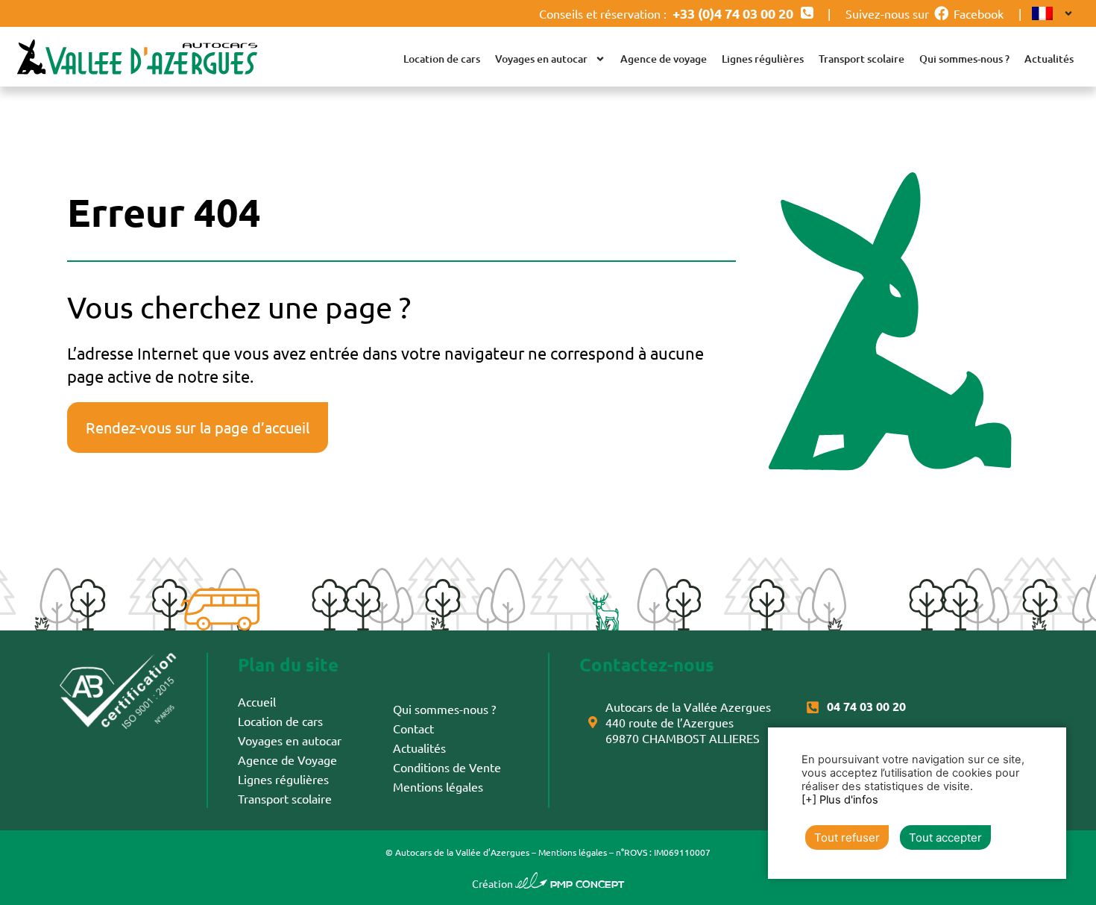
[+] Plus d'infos (839, 800)
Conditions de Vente (447, 767)
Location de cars (441, 58)
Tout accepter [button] (945, 837)
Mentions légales (438, 786)
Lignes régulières (763, 58)
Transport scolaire (861, 58)
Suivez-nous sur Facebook (924, 13)
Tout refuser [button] (847, 837)
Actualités (1049, 58)
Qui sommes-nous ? (964, 58)
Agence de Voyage (287, 759)
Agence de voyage (663, 58)
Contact (413, 728)
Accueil (257, 701)
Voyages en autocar (541, 58)
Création (548, 883)
